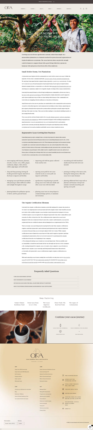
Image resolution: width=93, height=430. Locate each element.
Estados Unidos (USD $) (10, 423)
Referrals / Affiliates (19, 394)
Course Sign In (43, 398)
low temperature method (42, 260)
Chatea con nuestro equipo (45, 401)
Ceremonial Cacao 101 (44, 371)
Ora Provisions (79, 334)
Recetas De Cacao (43, 381)
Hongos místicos (60, 334)
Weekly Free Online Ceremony (46, 374)
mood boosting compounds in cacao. (55, 262)
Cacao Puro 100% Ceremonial (60, 328)
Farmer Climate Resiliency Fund (19, 304)
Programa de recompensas (45, 394)
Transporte (42, 405)
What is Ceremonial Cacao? (45, 376)
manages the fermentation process (61, 86)
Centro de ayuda (43, 403)
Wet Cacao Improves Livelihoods (46, 305)
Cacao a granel (18, 378)
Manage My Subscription (45, 391)
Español (20, 423)
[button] (80, 8)
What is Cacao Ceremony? (45, 378)
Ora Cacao (72, 422)
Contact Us (67, 408)
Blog (16, 391)
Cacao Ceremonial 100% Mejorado (79, 328)
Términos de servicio (44, 408)
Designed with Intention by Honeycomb (81, 422)
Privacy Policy (43, 410)
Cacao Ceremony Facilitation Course (47, 369)
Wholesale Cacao (18, 381)
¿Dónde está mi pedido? (45, 396)
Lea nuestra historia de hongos (21, 398)
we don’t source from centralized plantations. (57, 78)
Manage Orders (43, 389)
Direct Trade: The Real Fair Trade (60, 304)
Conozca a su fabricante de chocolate (23, 389)
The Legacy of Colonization (73, 304)
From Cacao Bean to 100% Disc (32, 304)
